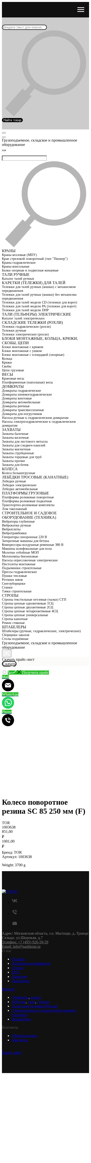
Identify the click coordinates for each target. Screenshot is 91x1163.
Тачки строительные (17, 591)
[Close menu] (4, 150)
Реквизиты (21, 981)
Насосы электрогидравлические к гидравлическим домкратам (39, 423)
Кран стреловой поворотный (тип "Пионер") (35, 259)
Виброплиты (11, 529)
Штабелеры (21, 1019)
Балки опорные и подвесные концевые (30, 270)
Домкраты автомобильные (21, 402)
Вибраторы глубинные (18, 521)
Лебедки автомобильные (20, 489)
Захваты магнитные (16, 449)
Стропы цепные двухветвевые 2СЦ (27, 607)
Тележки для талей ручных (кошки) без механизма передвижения (39, 296)
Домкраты (20, 997)
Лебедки (19, 1002)
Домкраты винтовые (17, 398)
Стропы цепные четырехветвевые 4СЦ (30, 611)
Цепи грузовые (13, 370)
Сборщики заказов (15, 635)
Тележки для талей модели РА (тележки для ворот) (39, 306)
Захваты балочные (15, 434)
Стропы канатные (15, 619)
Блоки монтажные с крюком (22, 347)
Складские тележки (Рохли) (35, 1006)
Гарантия (19, 976)
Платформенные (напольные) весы (27, 382)
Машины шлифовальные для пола (27, 548)
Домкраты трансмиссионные (23, 410)
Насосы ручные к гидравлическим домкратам (35, 418)
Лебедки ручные (14, 481)
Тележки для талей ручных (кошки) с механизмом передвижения (39, 289)
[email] (15, 925)
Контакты (20, 1040)
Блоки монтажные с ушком (22, 351)
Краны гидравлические (19, 262)
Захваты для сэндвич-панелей (23, 445)
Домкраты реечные (16, 406)
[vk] (15, 902)
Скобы (6, 366)
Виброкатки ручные (16, 525)
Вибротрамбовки (14, 533)
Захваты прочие (13, 461)
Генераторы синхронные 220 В (24, 537)
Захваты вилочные (15, 437)
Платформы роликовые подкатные (27, 501)
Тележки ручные (14, 330)
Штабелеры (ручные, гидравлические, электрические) (41, 631)
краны (36, 997)
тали (31, 1002)
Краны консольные (15, 266)
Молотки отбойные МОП (20, 552)
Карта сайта (12, 1053)
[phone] (15, 914)
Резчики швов (12, 580)
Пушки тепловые (14, 576)
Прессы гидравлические (19, 572)
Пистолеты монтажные (18, 564)
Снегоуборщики (13, 583)
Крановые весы (13, 378)
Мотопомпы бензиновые (20, 556)
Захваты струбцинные (18, 453)
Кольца (7, 358)
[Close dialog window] (6, 653)
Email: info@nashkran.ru (21, 946)
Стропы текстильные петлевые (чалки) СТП (34, 599)
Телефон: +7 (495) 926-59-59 (25, 942)
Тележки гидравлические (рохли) (26, 326)
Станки (7, 587)
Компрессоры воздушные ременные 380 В (32, 545)
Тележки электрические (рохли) (25, 334)
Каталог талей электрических (23, 318)
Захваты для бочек (15, 465)
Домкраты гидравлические (21, 390)
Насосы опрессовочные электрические (30, 560)
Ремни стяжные (13, 623)
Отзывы (18, 959)
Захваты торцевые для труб (21, 457)
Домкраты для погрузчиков (22, 414)
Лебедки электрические (19, 485)
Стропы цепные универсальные (25, 615)
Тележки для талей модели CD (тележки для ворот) (39, 302)
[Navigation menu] (80, 9)
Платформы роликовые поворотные (28, 497)
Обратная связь (24, 1036)
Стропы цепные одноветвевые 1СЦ (27, 603)
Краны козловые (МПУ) (19, 255)
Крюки (7, 362)
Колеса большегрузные (18, 473)
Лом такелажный (14, 509)
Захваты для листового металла (25, 441)
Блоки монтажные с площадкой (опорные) (33, 355)
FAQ (15, 972)
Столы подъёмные (15, 639)
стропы (43, 1002)
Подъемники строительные (21, 568)
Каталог (8, 989)
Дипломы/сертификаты (31, 963)
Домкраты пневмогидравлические (27, 394)
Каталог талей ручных (18, 278)
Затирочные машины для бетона (25, 541)
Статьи (17, 968)
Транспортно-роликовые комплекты (28, 505)
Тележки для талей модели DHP (25, 310)
